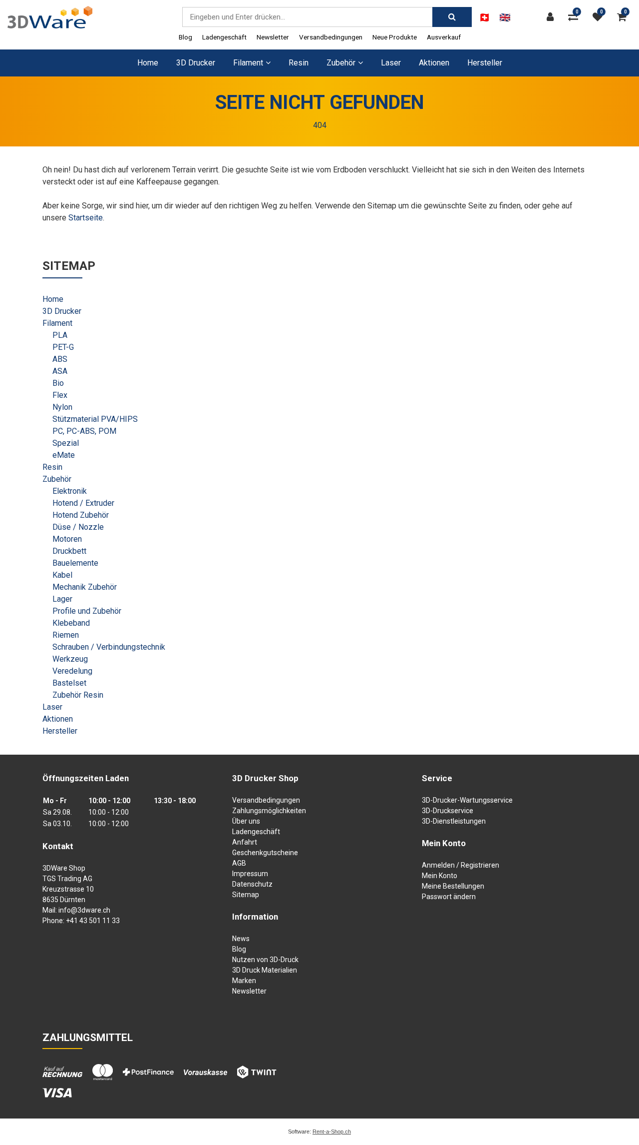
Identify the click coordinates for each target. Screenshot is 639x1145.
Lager (62, 599)
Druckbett (69, 551)
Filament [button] (248, 62)
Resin (299, 62)
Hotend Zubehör (80, 515)
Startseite (85, 217)
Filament (57, 323)
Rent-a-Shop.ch (332, 1132)
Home (147, 62)
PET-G (63, 347)
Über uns (246, 821)
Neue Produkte (394, 37)
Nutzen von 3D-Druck (265, 960)
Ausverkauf (444, 37)
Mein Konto (439, 876)
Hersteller (484, 62)
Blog (185, 37)
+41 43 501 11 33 (93, 921)
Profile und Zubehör (86, 611)
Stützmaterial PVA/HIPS (95, 419)
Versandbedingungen (330, 37)
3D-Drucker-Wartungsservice (467, 800)
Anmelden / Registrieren (460, 865)
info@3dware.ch (84, 910)
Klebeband (71, 623)
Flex (59, 395)
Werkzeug (70, 659)
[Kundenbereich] (553, 17)
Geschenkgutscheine (265, 853)
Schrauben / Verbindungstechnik (108, 647)
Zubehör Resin (77, 695)
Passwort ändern (449, 897)
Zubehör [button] (340, 62)
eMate (63, 455)
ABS (59, 359)
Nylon (62, 407)
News (241, 939)
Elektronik (69, 491)
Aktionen (434, 62)
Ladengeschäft (224, 37)
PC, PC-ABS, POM (84, 431)
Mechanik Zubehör (84, 587)
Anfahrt (244, 842)
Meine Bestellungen (453, 886)
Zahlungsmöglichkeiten (269, 811)
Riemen (65, 635)
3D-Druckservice (447, 811)
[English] (505, 17)
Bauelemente (75, 563)
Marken (244, 981)
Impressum (250, 874)
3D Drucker (195, 62)
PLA (59, 335)
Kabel (62, 575)
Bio (58, 383)
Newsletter (273, 37)
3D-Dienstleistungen (454, 821)
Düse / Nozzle (78, 527)
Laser (391, 62)
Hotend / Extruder (83, 503)
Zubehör (56, 479)
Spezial (65, 443)
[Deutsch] (484, 17)
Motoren (67, 539)
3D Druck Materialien (264, 970)
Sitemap (245, 895)
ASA (59, 371)
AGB (239, 863)
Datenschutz (252, 884)
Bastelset (69, 683)
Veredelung (72, 671)
